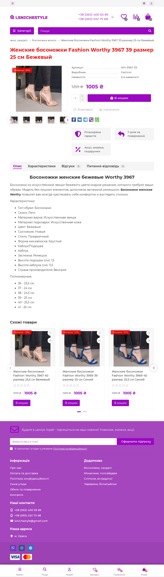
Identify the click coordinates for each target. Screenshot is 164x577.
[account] (151, 3)
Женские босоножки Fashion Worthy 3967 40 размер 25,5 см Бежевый (31, 375)
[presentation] (10, 120)
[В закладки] (50, 333)
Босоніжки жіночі (44, 40)
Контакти (16, 494)
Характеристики (42, 166)
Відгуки (70, 166)
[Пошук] (150, 30)
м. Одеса (20, 536)
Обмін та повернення (25, 489)
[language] (144, 3)
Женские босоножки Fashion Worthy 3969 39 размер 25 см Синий (80, 375)
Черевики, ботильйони (100, 484)
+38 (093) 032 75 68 (93, 19)
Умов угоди (18, 484)
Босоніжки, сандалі (14, 40)
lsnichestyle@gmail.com (31, 520)
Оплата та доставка (24, 473)
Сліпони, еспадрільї (98, 478)
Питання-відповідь (105, 166)
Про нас (16, 467)
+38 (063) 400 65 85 (93, 14)
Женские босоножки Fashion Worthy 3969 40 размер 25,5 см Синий (129, 375)
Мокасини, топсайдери (100, 473)
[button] (79, 411)
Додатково (93, 461)
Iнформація (20, 461)
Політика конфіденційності (29, 478)
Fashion (126, 72)
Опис (17, 166)
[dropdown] (12, 3)
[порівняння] (50, 340)
